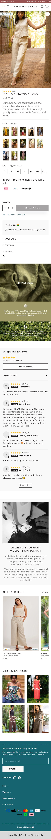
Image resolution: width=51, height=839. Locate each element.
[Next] (48, 49)
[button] (7, 91)
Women (6, 792)
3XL (44, 171)
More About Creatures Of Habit (24, 835)
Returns (9, 251)
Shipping (9, 245)
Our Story (7, 805)
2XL (37, 171)
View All (45, 592)
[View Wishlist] (42, 6)
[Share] (3, 256)
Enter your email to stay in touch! (19, 749)
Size (12, 166)
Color (9, 124)
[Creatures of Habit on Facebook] (19, 777)
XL (31, 171)
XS (5, 171)
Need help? (8, 799)
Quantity (6, 202)
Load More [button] (25, 485)
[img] (16, 384)
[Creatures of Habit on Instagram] (14, 777)
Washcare (10, 239)
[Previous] (3, 49)
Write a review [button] (25, 366)
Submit (13, 769)
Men (4, 786)
